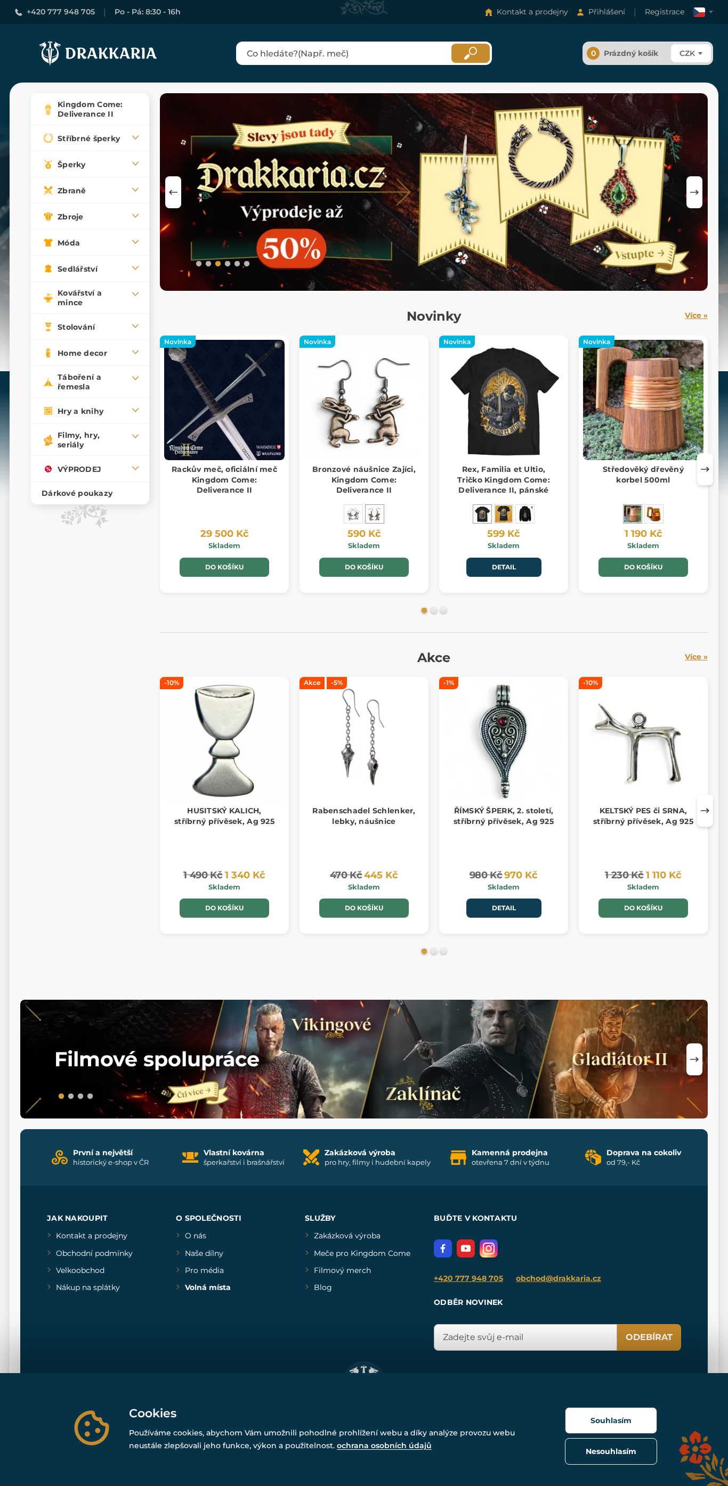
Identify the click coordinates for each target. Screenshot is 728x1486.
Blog (323, 1287)
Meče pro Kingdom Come (362, 1253)
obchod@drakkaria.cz (558, 1278)
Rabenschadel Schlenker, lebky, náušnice (363, 816)
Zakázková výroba (347, 1235)
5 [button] (236, 263)
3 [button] (217, 263)
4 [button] (226, 263)
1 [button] (198, 263)
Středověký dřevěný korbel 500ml (643, 474)
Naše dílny (204, 1253)
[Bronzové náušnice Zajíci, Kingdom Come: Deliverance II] (374, 514)
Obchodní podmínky (94, 1253)
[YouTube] (466, 1248)
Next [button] (694, 192)
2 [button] (207, 263)
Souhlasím (611, 1420)
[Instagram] (489, 1248)
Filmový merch (342, 1270)
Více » (696, 315)
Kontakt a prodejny (532, 12)
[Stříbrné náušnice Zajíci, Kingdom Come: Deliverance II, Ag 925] (353, 514)
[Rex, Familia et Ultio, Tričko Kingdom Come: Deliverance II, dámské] (503, 514)
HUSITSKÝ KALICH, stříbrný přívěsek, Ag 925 (224, 816)
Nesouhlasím (611, 1451)
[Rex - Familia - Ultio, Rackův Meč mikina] (525, 514)
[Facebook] (443, 1248)
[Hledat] (470, 53)
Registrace (664, 12)
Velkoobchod (80, 1270)
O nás (195, 1235)
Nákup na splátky (88, 1287)
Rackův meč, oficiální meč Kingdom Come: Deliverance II (224, 479)
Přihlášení (606, 12)
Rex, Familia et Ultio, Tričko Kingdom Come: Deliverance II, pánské (503, 479)
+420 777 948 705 (61, 12)
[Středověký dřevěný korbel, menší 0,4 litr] (654, 514)
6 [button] (246, 263)
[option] (434, 192)
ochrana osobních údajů (384, 1445)
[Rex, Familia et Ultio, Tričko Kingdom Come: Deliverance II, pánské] (482, 514)
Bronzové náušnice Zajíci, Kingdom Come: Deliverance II (364, 479)
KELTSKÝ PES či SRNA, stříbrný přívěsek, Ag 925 (643, 816)
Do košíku (224, 567)
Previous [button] (173, 192)
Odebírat (649, 1337)
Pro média (204, 1270)
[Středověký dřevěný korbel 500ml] (632, 514)
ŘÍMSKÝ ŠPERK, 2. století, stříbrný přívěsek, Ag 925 (504, 816)
